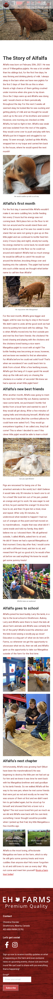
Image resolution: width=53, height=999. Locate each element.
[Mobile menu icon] (48, 4)
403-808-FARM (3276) (13, 929)
